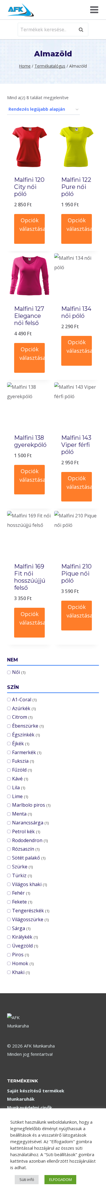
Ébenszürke (25, 726)
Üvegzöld (22, 945)
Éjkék (18, 743)
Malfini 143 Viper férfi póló (76, 444)
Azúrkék (21, 708)
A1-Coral (21, 699)
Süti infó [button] (26, 1179)
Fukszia (20, 761)
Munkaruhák (20, 1099)
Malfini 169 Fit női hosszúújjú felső (29, 577)
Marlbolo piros (28, 805)
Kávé (17, 778)
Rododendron (27, 840)
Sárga (18, 928)
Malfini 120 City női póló (29, 186)
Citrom (19, 717)
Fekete (19, 901)
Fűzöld (19, 770)
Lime (17, 796)
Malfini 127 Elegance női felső (29, 315)
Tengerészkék (28, 910)
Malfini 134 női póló (76, 312)
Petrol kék (23, 831)
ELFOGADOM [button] (60, 1179)
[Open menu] (93, 9)
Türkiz (19, 875)
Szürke (19, 866)
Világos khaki (27, 884)
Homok (20, 963)
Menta (19, 814)
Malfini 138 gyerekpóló (30, 441)
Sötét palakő (26, 857)
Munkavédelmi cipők (29, 1107)
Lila (16, 787)
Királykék (22, 937)
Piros (18, 954)
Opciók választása (32, 224)
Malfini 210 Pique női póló (76, 573)
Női (16, 672)
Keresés (82, 29)
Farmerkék (24, 752)
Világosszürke (27, 919)
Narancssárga (27, 822)
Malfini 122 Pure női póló (76, 186)
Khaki (18, 972)
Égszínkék (23, 734)
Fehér (18, 893)
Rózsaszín (23, 849)
